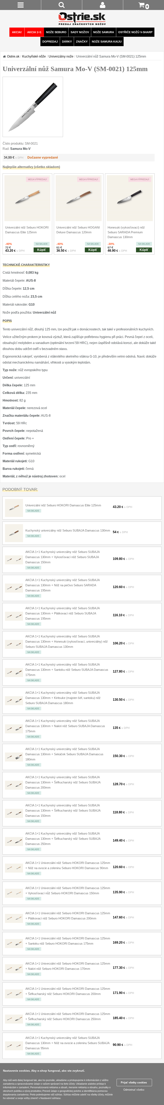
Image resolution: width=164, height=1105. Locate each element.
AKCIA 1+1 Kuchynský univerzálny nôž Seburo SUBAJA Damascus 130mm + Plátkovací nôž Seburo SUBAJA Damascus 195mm (62, 613)
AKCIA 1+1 (34, 32)
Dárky (67, 41)
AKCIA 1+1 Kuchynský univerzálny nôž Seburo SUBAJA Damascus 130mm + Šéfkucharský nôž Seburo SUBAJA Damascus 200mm (62, 782)
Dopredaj (50, 41)
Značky (82, 41)
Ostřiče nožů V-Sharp (135, 32)
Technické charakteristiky (26, 264)
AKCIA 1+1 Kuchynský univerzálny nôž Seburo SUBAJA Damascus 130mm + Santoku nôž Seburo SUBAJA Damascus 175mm (66, 670)
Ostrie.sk (13, 56)
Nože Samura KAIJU (107, 41)
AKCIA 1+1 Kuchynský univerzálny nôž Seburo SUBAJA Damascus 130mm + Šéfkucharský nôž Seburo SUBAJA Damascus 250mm (62, 839)
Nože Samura (103, 32)
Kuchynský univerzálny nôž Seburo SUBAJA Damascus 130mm (67, 530)
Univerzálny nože (61, 56)
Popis (7, 320)
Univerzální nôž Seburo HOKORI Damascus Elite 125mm (63, 505)
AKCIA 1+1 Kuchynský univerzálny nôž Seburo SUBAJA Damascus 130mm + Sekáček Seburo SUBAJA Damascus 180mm (64, 754)
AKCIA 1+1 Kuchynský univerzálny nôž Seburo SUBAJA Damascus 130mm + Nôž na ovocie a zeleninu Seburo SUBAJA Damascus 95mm (67, 1043)
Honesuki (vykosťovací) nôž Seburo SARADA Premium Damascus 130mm (126, 232)
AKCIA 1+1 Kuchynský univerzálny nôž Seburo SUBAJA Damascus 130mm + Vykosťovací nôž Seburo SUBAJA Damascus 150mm (62, 557)
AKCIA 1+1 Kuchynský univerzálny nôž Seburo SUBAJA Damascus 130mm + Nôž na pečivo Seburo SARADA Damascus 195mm (62, 585)
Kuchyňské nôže (34, 56)
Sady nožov (80, 32)
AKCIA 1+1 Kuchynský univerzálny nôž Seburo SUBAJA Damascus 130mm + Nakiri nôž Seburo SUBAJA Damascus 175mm (65, 726)
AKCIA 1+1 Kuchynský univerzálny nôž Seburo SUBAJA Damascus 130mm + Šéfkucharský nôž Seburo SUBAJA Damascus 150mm (62, 810)
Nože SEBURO (56, 32)
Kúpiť (41, 249)
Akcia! (17, 32)
